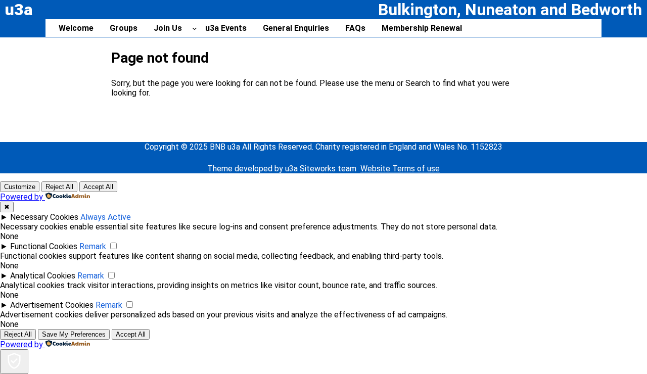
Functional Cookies (43, 246)
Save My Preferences (74, 334)
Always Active (105, 217)
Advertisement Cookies (52, 305)
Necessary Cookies (44, 217)
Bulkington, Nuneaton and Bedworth (510, 9)
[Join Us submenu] (194, 28)
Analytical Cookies (42, 275)
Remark (92, 246)
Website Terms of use (400, 168)
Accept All (98, 187)
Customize (19, 187)
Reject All (59, 187)
